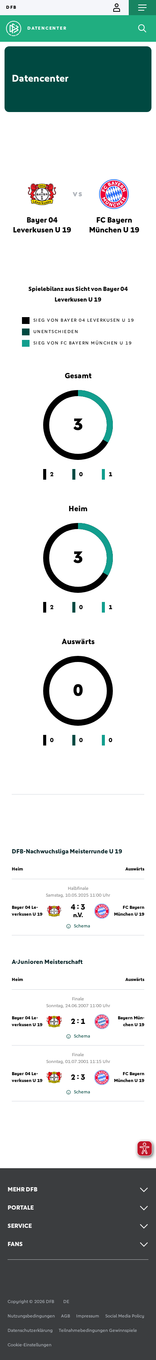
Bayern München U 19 (131, 1021)
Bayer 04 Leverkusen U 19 (27, 911)
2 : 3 (78, 1077)
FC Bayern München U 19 (129, 911)
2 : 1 (78, 1021)
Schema (82, 926)
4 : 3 (78, 911)
